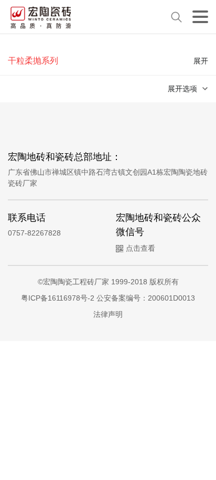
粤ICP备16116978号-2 (58, 298)
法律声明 (108, 314)
